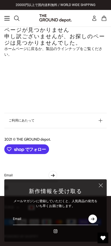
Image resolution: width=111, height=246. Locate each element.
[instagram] (55, 231)
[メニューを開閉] (7, 18)
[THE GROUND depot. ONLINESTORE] (55, 18)
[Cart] (104, 18)
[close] (100, 185)
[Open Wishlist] (103, 238)
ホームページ (15, 48)
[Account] (94, 18)
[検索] (16, 18)
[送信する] (92, 219)
